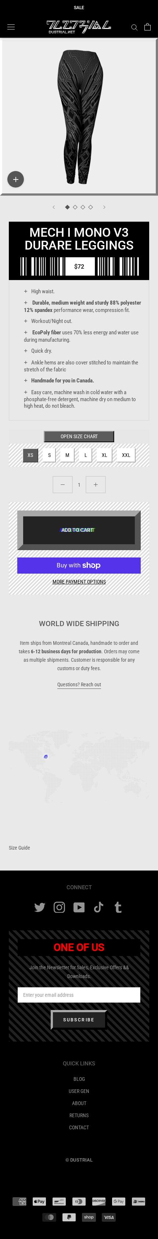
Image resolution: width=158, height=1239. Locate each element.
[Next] (104, 207)
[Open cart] (147, 26)
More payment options (79, 582)
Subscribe (79, 1019)
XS (30, 455)
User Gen (79, 1091)
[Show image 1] (67, 207)
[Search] (134, 27)
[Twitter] (40, 907)
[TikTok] (98, 907)
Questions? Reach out (79, 684)
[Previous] (54, 207)
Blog (79, 1079)
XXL (126, 455)
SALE (79, 7)
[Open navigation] (11, 27)
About (79, 1103)
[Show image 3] (82, 207)
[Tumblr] (118, 907)
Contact (79, 1127)
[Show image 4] (90, 207)
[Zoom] (15, 179)
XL (104, 455)
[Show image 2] (75, 207)
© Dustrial (79, 1160)
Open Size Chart (79, 436)
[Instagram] (59, 907)
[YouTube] (79, 907)
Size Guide (19, 848)
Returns (79, 1115)
